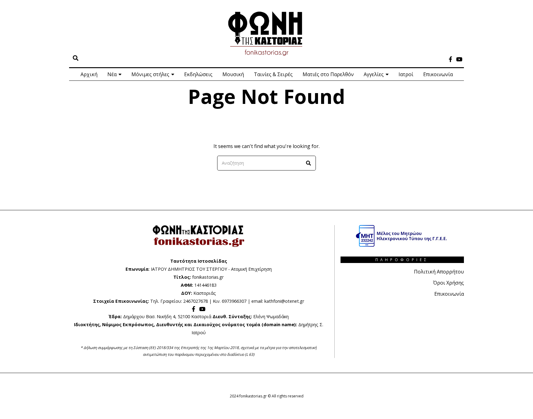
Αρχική (89, 74)
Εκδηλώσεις (198, 74)
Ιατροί (406, 74)
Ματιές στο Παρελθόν (328, 74)
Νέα (112, 74)
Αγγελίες (374, 74)
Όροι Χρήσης (448, 282)
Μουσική (233, 74)
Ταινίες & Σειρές (273, 74)
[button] (308, 163)
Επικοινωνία (438, 74)
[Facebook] (450, 59)
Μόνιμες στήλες (150, 74)
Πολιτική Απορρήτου (439, 271)
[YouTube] (459, 59)
